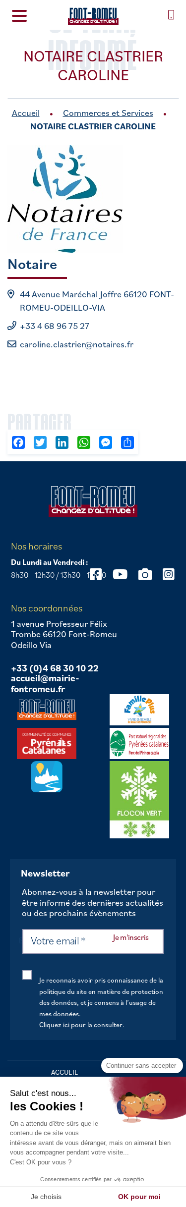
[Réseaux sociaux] (120, 574)
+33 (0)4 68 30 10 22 (55, 668)
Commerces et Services (108, 112)
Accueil (26, 112)
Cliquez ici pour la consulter (81, 1024)
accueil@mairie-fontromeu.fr (45, 683)
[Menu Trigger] (19, 15)
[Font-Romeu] (92, 16)
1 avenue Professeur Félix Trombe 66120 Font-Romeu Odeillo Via (64, 634)
